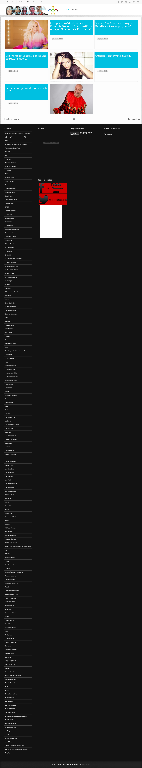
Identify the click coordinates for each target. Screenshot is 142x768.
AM (6, 155)
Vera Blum (8, 742)
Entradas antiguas (134, 119)
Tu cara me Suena (10, 723)
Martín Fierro (9, 506)
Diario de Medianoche (12, 229)
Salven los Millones (11, 642)
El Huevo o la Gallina (11, 270)
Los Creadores (10, 469)
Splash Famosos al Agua (13, 675)
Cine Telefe (8, 222)
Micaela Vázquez (10, 539)
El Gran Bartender (11, 262)
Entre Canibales (10, 303)
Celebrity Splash (10, 211)
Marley (7, 502)
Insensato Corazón (11, 395)
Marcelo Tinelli (9, 495)
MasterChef (9, 513)
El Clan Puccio (9, 247)
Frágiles (7, 336)
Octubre (7, 568)
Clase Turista (9, 225)
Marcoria (8, 498)
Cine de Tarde (9, 218)
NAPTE (7, 554)
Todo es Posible (10, 709)
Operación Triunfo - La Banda (14, 572)
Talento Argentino (10, 683)
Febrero (7, 321)
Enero (7, 299)
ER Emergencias (10, 307)
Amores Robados (10, 166)
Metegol (7, 524)
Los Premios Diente (11, 483)
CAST (7, 207)
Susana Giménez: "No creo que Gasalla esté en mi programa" (113, 25)
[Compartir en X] (58, 39)
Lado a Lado (9, 458)
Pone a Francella (10, 598)
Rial (6, 631)
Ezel (6, 318)
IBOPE (7, 391)
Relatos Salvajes (10, 627)
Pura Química (9, 605)
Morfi (6, 550)
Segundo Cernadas (11, 650)
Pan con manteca (10, 576)
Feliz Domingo (9, 325)
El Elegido (8, 255)
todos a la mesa (10, 712)
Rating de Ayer (10, 620)
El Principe (8, 281)
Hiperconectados (10, 366)
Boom (7, 185)
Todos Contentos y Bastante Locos (16, 716)
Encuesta (8, 295)
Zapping (7, 753)
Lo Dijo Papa (9, 465)
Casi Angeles (9, 203)
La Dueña (8, 421)
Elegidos (8, 288)
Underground (9, 731)
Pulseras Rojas (10, 602)
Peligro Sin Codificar (11, 583)
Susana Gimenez (10, 679)
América (8, 159)
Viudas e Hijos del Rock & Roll (14, 745)
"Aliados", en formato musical (113, 56)
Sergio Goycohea (10, 661)
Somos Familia (9, 672)
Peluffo (7, 587)
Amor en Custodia (11, 163)
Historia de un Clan (11, 373)
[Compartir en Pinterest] (62, 39)
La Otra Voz (8, 443)
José (6, 399)
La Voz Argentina (10, 454)
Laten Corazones (10, 461)
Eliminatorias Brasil (11, 292)
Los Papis (8, 480)
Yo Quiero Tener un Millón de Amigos (16, 749)
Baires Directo (9, 181)
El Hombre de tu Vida (11, 266)
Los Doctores (9, 472)
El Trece (7, 284)
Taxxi (6, 686)
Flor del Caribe (9, 329)
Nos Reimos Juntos (11, 565)
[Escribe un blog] (56, 39)
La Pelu (7, 413)
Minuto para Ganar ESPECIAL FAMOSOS (18, 546)
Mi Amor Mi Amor (10, 528)
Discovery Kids (10, 233)
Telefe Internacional (11, 694)
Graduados (8, 354)
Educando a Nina (10, 244)
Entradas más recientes (12, 119)
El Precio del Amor (11, 277)
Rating (7, 616)
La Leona (8, 432)
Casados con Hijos (11, 200)
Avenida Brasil (9, 177)
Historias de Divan (11, 380)
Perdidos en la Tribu (11, 594)
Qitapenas (8, 609)
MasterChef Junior (11, 517)
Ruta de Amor (9, 638)
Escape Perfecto (10, 310)
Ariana (7, 174)
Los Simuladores (10, 491)
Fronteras (8, 340)
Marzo (7, 509)
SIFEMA (7, 668)
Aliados (7, 152)
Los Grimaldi (9, 476)
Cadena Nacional (10, 188)
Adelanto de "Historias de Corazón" (16, 144)
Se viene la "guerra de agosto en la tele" (27, 89)
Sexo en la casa (10, 664)
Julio (6, 406)
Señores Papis (9, 653)
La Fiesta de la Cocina (12, 424)
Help (6, 362)
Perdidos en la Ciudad (12, 590)
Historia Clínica (10, 369)
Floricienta (8, 332)
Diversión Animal (10, 236)
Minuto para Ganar (11, 543)
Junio (7, 410)
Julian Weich (9, 402)
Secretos (8, 646)
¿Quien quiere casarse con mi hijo (16, 137)
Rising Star (8, 635)
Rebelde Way (9, 624)
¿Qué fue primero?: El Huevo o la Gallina (18, 133)
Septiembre (8, 657)
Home (67, 9)
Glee (6, 347)
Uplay (7, 734)
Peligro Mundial (10, 579)
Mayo (7, 520)
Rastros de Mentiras (11, 613)
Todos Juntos (9, 720)
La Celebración (10, 417)
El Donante (8, 251)
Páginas (75, 9)
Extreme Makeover (11, 314)
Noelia (7, 561)
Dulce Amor (9, 240)
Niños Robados (10, 557)
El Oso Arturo (9, 273)
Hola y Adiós (9, 384)
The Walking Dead (10, 705)
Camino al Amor (10, 192)
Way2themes (86, 764)
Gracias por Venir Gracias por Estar (16, 351)
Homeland (8, 388)
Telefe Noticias (9, 697)
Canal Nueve (9, 196)
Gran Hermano (9, 358)
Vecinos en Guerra (11, 738)
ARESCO (8, 170)
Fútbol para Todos (10, 343)
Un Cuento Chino (10, 727)
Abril (6, 141)
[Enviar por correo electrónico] (53, 39)
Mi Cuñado (8, 531)
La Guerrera (9, 428)
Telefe (7, 690)
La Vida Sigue (9, 450)
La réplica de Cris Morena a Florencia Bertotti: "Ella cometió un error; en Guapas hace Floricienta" (71, 26)
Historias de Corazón (11, 377)
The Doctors (9, 701)
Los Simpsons (9, 487)
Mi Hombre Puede (10, 535)
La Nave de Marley (11, 439)
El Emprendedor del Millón (13, 259)
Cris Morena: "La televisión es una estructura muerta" (26, 57)
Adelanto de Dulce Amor (13, 148)
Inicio (74, 119)
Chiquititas (8, 214)
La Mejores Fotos (10, 436)
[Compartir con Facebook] (60, 39)
